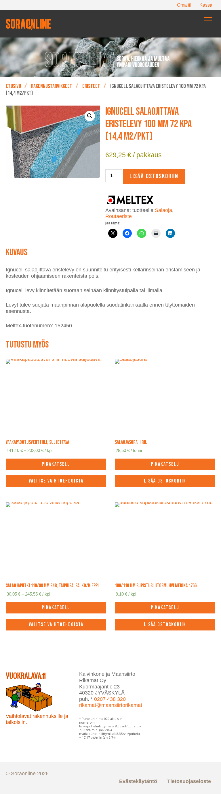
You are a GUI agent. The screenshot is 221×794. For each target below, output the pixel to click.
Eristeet (91, 86)
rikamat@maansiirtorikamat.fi (112, 705)
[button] (90, 116)
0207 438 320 (110, 699)
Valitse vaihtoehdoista (56, 481)
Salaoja (163, 210)
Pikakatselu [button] (165, 464)
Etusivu (13, 86)
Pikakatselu (56, 464)
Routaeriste (118, 216)
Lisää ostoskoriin (153, 176)
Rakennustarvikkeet (51, 86)
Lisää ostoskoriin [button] (165, 481)
